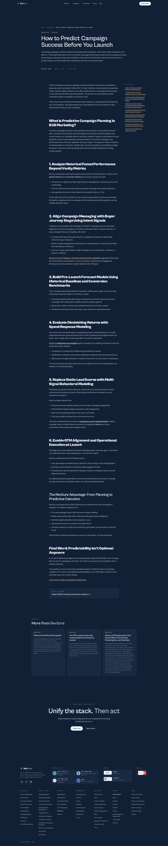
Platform (66, 3)
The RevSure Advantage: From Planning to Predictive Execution (134, 125)
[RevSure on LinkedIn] (22, 782)
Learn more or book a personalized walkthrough (67, 580)
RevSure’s (63, 343)
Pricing (94, 3)
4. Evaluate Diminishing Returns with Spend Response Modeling (135, 111)
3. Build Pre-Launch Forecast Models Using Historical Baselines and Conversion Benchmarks (134, 105)
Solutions (76, 3)
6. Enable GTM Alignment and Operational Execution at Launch (134, 120)
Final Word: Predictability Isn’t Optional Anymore (133, 129)
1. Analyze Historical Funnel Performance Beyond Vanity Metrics (135, 93)
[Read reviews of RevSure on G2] (142, 773)
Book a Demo (145, 3)
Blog (100, 3)
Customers (86, 3)
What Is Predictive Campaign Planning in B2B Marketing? (133, 88)
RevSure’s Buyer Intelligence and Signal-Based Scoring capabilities (75, 258)
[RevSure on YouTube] (31, 782)
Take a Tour (76, 728)
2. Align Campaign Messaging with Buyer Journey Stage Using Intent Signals (135, 98)
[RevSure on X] (26, 782)
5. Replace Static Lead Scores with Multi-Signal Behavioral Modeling (135, 115)
